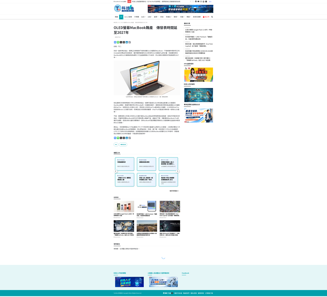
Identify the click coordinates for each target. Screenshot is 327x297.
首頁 (116, 22)
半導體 (136, 17)
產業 (155, 17)
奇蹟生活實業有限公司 (123, 182)
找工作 (206, 17)
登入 (210, 1)
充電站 (168, 17)
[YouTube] (198, 1)
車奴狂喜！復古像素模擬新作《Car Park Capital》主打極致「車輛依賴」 (170, 214)
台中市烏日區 (121, 160)
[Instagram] (201, 1)
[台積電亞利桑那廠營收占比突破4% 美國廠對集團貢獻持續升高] (147, 226)
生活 (142, 17)
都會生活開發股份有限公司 (146, 166)
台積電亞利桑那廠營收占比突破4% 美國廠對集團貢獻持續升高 (147, 234)
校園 (181, 17)
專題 (188, 17)
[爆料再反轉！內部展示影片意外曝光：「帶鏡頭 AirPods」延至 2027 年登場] (124, 226)
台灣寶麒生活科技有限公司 (168, 166)
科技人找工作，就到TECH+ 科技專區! (145, 1)
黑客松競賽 (197, 17)
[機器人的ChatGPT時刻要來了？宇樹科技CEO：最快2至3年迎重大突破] (170, 226)
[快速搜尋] (212, 17)
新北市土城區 (165, 160)
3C (121, 17)
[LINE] (203, 1)
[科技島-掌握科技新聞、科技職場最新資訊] (124, 8)
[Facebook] (196, 1)
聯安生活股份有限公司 (123, 166)
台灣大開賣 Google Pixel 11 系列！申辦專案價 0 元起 (124, 214)
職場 (175, 17)
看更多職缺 (174, 191)
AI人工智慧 (128, 17)
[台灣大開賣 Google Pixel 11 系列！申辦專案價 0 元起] (124, 206)
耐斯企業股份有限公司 (145, 182)
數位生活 (123, 144)
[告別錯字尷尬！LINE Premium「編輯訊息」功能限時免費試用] (147, 206)
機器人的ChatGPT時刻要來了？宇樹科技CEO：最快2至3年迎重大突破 (169, 234)
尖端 (149, 17)
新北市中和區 (165, 175)
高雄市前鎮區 (143, 160)
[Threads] (206, 1)
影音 (162, 17)
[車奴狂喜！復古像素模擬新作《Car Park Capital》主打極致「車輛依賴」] (170, 206)
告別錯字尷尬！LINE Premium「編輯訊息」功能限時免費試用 (147, 214)
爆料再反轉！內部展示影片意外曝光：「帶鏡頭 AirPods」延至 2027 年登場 (124, 234)
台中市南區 (121, 175)
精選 (116, 17)
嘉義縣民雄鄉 (143, 175)
